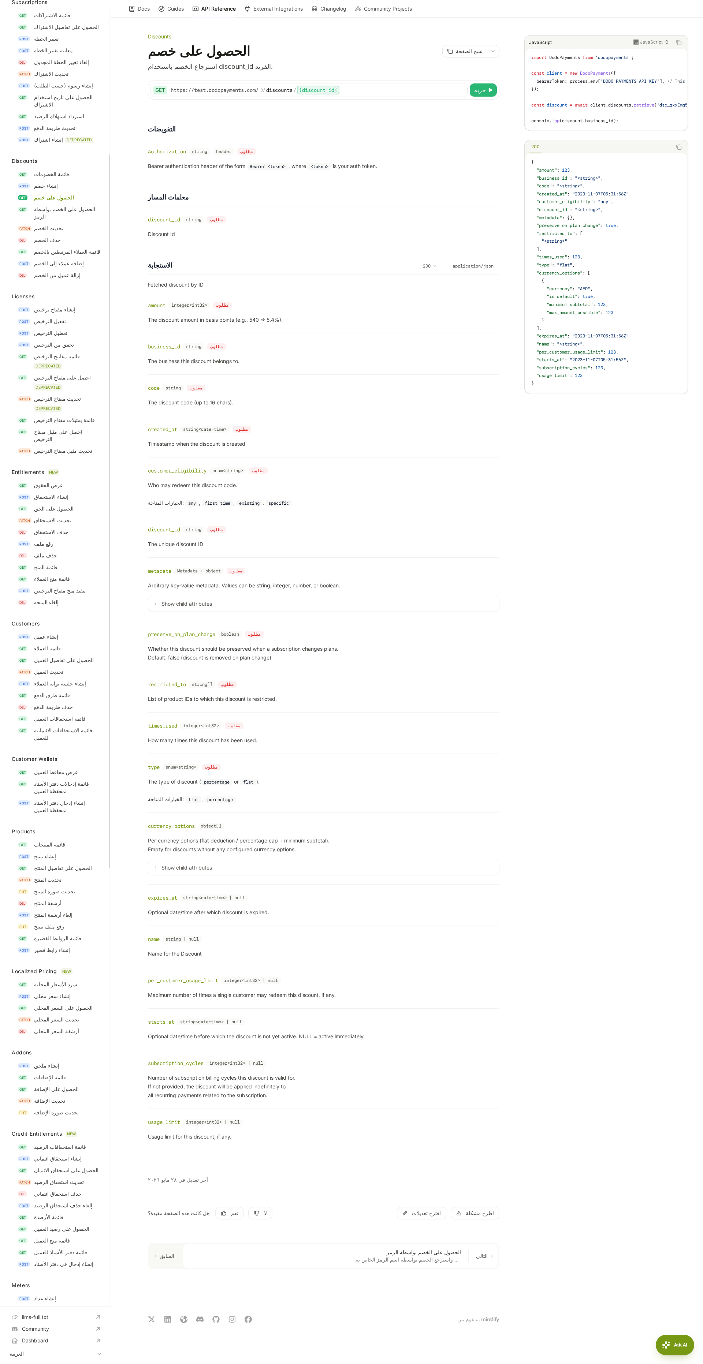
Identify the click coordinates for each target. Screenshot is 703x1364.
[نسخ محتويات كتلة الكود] (679, 42)
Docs (144, 8)
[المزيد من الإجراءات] (493, 51)
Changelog (333, 8)
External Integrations (278, 8)
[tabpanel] (606, 273)
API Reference (218, 8)
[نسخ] (460, 90)
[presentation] (55, 653)
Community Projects (388, 8)
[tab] (535, 146)
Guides (175, 8)
